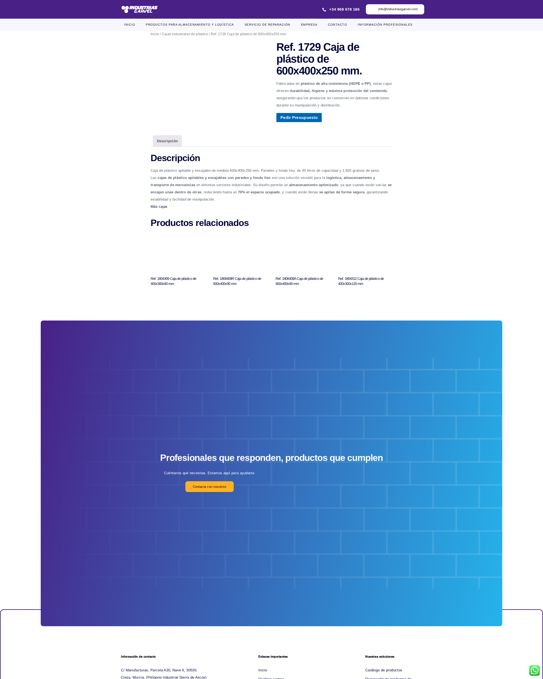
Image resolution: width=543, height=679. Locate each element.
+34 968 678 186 (344, 9)
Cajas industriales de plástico (185, 34)
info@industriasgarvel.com (398, 9)
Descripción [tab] (167, 141)
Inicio (129, 24)
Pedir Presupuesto (299, 117)
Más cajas (159, 207)
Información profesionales (385, 24)
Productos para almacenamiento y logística (190, 24)
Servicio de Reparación (267, 24)
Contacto (337, 24)
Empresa (309, 24)
